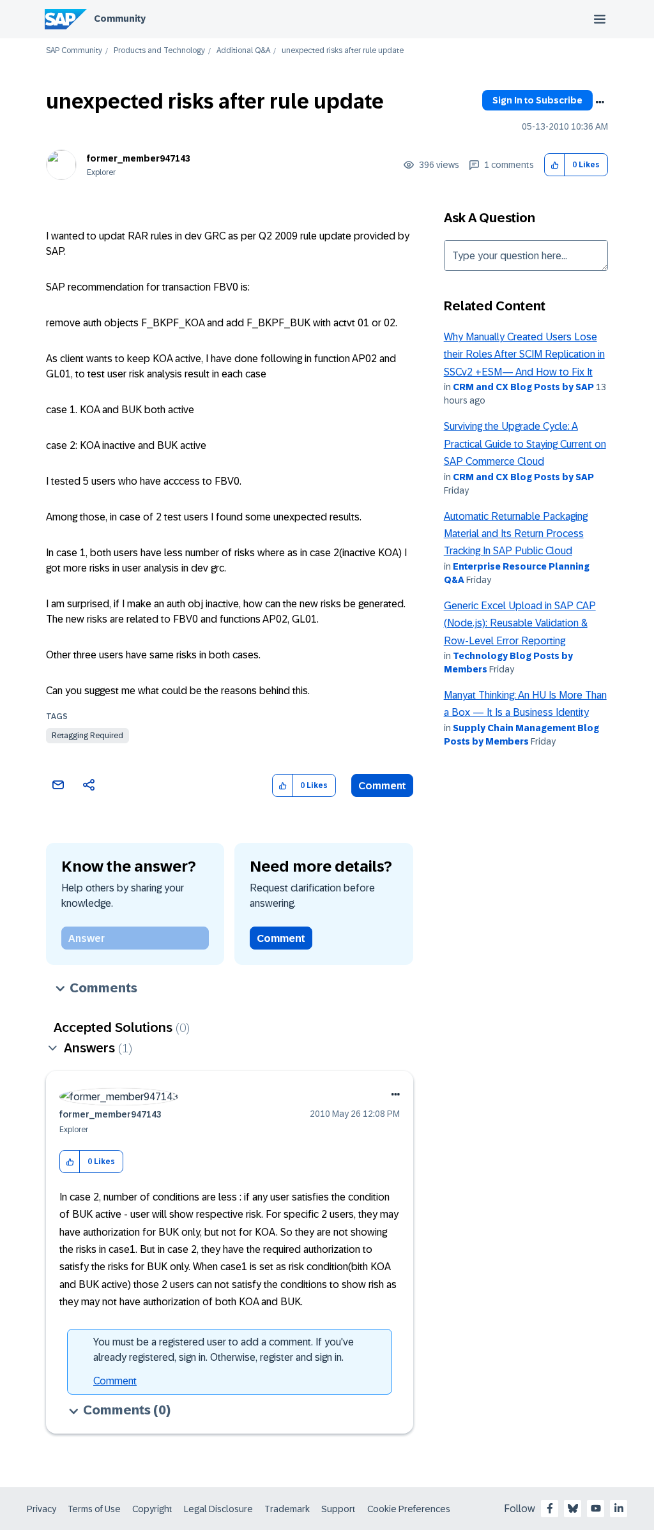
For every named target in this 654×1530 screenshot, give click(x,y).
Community (120, 18)
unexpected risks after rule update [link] (343, 51)
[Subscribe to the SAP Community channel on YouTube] (596, 1508)
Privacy (41, 1509)
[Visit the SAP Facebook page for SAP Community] (550, 1508)
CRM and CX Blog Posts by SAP (523, 387)
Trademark (287, 1509)
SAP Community (74, 51)
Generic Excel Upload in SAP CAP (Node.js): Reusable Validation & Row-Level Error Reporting (520, 623)
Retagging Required (87, 735)
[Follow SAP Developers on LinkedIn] (619, 1508)
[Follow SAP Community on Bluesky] (573, 1508)
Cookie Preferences (408, 1509)
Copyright (152, 1509)
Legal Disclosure (218, 1509)
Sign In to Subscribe (537, 100)
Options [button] (600, 102)
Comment (382, 785)
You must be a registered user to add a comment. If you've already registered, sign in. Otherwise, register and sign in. (223, 1350)
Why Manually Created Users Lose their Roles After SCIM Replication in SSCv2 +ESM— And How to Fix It (524, 354)
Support (338, 1509)
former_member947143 (138, 158)
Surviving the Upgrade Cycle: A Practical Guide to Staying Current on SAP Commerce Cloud (525, 444)
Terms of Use (94, 1509)
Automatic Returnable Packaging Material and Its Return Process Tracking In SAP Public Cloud (516, 534)
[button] (555, 165)
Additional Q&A (243, 51)
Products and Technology (159, 51)
